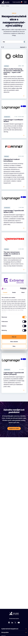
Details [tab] (14, 292)
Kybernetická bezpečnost (9, 628)
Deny (14, 346)
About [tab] (23, 292)
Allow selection (14, 341)
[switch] (24, 321)
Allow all (14, 336)
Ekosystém (5, 632)
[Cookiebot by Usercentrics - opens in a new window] (20, 288)
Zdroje (7, 6)
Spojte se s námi (14, 428)
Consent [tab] (5, 292)
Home (3, 6)
